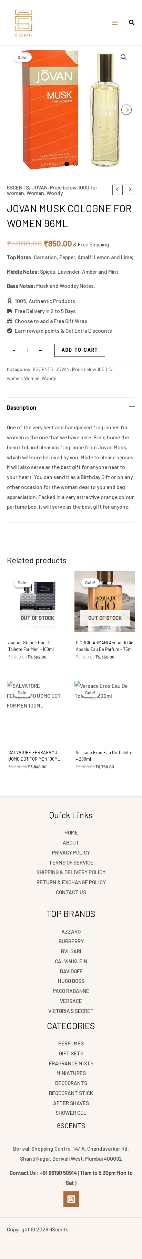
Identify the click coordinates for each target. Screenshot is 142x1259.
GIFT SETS (71, 1053)
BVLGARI (71, 951)
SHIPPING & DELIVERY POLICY (71, 872)
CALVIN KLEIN (71, 961)
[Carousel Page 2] (75, 164)
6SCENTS (18, 187)
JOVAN (39, 187)
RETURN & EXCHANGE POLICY (71, 882)
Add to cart (80, 350)
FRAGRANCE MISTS (71, 1063)
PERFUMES (71, 1043)
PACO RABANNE (71, 990)
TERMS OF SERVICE (71, 862)
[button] (132, 23)
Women (35, 192)
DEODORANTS (71, 1083)
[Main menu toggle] (115, 23)
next (126, 110)
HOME (71, 832)
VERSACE (71, 1000)
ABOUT (71, 842)
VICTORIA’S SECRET (71, 1010)
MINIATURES (71, 1073)
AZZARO (71, 931)
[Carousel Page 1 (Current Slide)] (66, 164)
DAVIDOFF (71, 971)
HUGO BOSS (71, 980)
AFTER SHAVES (71, 1103)
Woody (55, 192)
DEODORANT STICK (71, 1093)
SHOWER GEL (71, 1112)
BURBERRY (71, 941)
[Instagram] (71, 1199)
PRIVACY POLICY (71, 852)
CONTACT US (71, 892)
